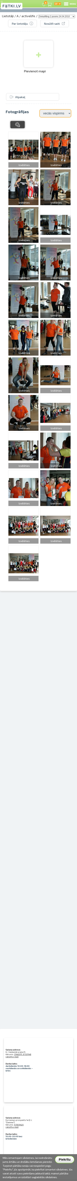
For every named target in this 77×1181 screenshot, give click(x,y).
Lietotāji (8, 16)
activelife (28, 16)
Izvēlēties (24, 165)
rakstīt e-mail (12, 1056)
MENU (73, 4)
